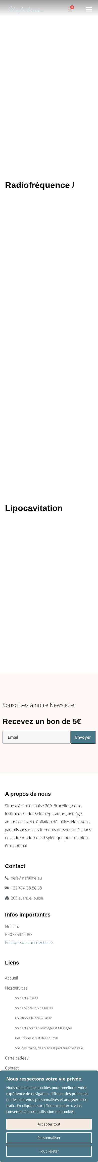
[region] (49, 1116)
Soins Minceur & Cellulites (34, 1008)
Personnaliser (49, 1137)
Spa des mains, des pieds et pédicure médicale (49, 1048)
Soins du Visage (26, 998)
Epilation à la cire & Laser (33, 1018)
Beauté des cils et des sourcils (36, 1038)
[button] (89, 9)
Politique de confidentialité (29, 942)
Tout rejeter (49, 1151)
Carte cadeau (17, 1058)
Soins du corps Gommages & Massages (43, 1028)
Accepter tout (49, 1124)
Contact (12, 1068)
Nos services (16, 988)
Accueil (11, 978)
